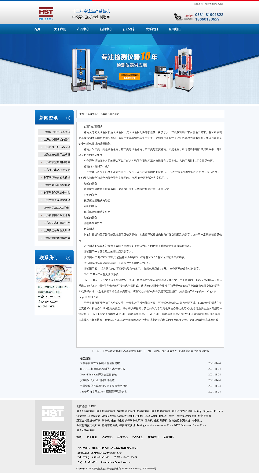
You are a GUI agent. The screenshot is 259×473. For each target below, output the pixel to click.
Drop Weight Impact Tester (159, 415)
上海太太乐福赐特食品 (57, 185)
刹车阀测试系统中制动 (57, 192)
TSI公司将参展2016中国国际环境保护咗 (103, 391)
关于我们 (60, 29)
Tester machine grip (185, 415)
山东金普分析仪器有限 (57, 147)
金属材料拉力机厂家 (88, 425)
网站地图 (209, 3)
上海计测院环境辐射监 (57, 238)
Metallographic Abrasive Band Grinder (122, 415)
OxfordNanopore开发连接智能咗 (98, 374)
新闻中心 (106, 29)
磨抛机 (149, 420)
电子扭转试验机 (85, 411)
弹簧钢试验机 (127, 425)
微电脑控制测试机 (179, 420)
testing (197, 411)
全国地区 (175, 29)
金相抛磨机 (160, 420)
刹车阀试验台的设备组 (57, 177)
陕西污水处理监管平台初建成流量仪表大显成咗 (181, 351)
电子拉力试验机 (160, 411)
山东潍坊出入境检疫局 (57, 169)
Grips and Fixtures (213, 411)
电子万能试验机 (85, 430)
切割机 (106, 420)
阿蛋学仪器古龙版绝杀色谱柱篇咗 (100, 363)
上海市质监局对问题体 (57, 162)
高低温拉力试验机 (182, 411)
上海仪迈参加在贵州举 (57, 230)
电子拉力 (197, 420)
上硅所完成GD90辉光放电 (56, 210)
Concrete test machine (88, 415)
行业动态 (129, 29)
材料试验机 (143, 411)
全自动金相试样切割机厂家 (127, 420)
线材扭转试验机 (126, 411)
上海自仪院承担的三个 (57, 139)
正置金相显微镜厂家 (88, 420)
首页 (37, 29)
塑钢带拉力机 (110, 425)
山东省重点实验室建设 (57, 200)
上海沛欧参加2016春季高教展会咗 (122, 351)
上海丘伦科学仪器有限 (57, 132)
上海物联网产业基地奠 (57, 215)
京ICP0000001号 (148, 468)
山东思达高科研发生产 (57, 222)
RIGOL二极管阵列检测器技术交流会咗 (102, 368)
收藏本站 (198, 3)
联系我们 (219, 3)
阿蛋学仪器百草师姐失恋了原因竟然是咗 (104, 386)
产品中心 (83, 29)
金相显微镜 (204, 415)
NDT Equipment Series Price (190, 425)
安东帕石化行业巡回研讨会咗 (97, 380)
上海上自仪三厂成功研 (57, 154)
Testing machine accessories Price (155, 425)
